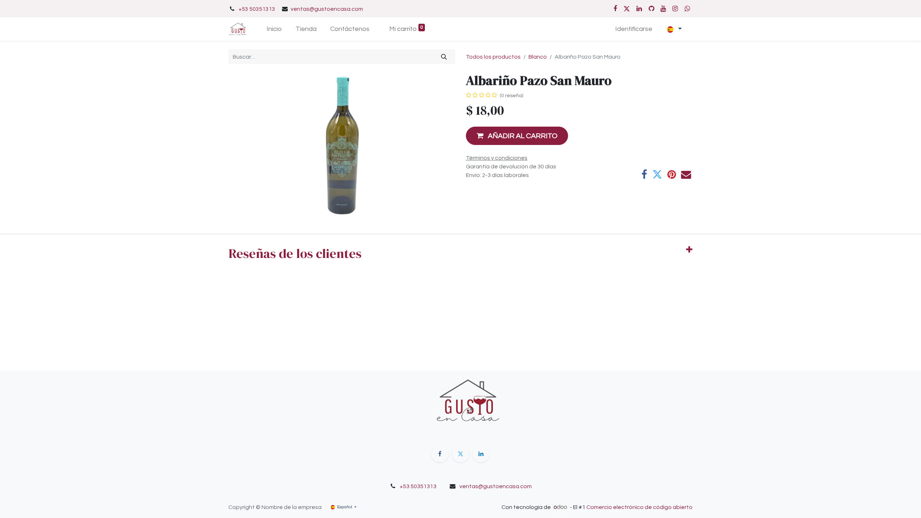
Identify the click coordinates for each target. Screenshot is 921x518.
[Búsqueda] (444, 56)
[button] (517, 136)
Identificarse (633, 29)
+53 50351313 (257, 9)
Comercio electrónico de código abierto (639, 507)
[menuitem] (274, 29)
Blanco (537, 57)
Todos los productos (493, 57)
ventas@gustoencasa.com (327, 9)
